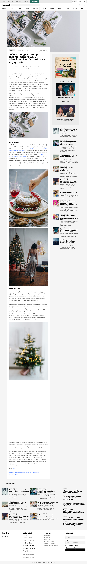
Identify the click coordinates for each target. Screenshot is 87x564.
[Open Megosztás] (46, 50)
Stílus (12, 8)
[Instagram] (81, 5)
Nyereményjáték (34, 1)
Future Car (43, 8)
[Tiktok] (84, 5)
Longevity (4, 8)
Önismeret (51, 8)
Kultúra (67, 8)
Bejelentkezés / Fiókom (49, 541)
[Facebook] (79, 5)
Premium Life (35, 8)
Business (83, 8)
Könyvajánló (27, 8)
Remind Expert (18, 1)
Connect (4, 1)
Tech (20, 8)
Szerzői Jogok (47, 539)
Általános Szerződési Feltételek (51, 545)
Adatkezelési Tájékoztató (49, 543)
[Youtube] (83, 5)
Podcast (26, 1)
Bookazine (10, 1)
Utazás (59, 8)
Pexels (13, 468)
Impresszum (47, 537)
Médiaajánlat (47, 535)
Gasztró (75, 8)
